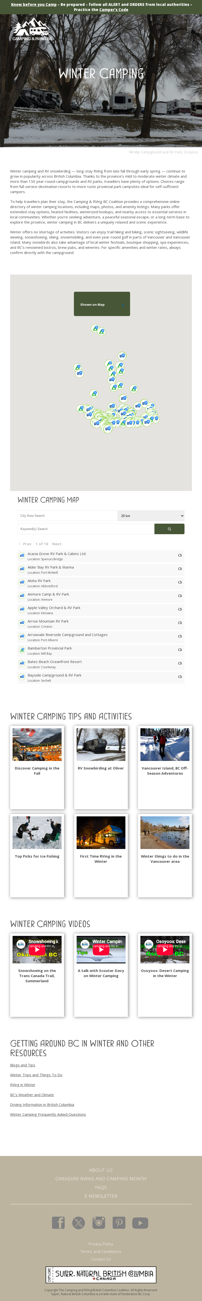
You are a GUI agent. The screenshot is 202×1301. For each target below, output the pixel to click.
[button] (161, 404)
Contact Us (101, 1259)
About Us (101, 1170)
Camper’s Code (113, 9)
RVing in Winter (22, 1084)
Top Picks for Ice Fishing (37, 856)
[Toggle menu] (189, 28)
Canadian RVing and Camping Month (101, 1179)
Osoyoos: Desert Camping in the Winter (165, 973)
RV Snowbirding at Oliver (101, 768)
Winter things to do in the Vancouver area (165, 859)
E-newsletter (101, 1196)
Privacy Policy (101, 1243)
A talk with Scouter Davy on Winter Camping (101, 973)
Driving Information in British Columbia (42, 1104)
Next (57, 543)
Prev (27, 543)
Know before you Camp (34, 4)
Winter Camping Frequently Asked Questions (48, 1114)
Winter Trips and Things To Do (36, 1074)
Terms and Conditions (101, 1251)
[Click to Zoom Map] (180, 555)
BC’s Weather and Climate (32, 1094)
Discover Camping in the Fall (37, 771)
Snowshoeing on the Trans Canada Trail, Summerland (37, 975)
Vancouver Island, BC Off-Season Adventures (165, 771)
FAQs (101, 1187)
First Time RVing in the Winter (101, 859)
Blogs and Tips (22, 1064)
